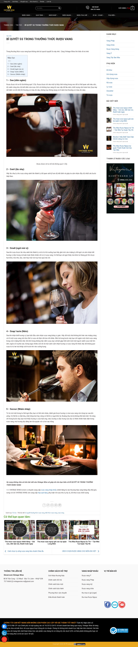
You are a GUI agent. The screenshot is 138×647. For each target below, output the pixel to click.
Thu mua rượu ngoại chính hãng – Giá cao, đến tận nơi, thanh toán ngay (123, 110)
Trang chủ (7, 1)
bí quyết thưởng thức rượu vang (35, 513)
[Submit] (59, 8)
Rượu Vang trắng (113, 49)
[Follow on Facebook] (107, 605)
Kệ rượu (109, 83)
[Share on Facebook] (44, 505)
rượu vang (61, 513)
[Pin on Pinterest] (56, 505)
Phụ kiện (111, 15)
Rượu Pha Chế (82, 15)
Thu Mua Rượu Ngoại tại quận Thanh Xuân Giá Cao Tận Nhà (122, 148)
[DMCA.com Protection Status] (79, 644)
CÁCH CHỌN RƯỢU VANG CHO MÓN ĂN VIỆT (79, 551)
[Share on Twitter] (48, 505)
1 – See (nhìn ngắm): (15, 64)
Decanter (110, 91)
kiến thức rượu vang (51, 513)
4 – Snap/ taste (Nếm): (16, 72)
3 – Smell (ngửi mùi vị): (16, 69)
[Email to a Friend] (52, 505)
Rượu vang (26, 15)
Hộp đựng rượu (112, 78)
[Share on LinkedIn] (60, 505)
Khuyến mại (24, 1)
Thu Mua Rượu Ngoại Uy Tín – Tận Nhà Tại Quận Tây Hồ (123, 129)
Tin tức (42, 1)
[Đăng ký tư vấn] (4, 626)
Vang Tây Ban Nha (113, 57)
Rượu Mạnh (66, 15)
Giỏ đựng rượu (112, 74)
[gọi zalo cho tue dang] (4, 633)
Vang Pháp (111, 41)
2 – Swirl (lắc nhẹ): (14, 66)
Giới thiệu (15, 1)
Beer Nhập (53, 15)
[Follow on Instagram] (114, 605)
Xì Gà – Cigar (97, 15)
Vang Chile (110, 45)
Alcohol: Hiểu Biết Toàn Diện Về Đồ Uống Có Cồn (123, 138)
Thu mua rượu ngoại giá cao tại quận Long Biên (123, 120)
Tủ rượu (109, 95)
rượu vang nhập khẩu (49, 490)
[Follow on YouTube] (121, 605)
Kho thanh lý (34, 1)
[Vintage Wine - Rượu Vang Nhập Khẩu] (9, 8)
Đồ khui (109, 70)
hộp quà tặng (43, 493)
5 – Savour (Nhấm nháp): (16, 74)
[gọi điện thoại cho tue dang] (4, 639)
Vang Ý (109, 53)
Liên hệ (49, 1)
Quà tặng (39, 15)
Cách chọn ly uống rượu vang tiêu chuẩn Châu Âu (25, 551)
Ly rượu (109, 87)
